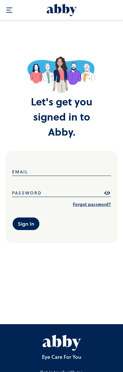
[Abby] (62, 10)
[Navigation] (10, 10)
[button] (63, 342)
